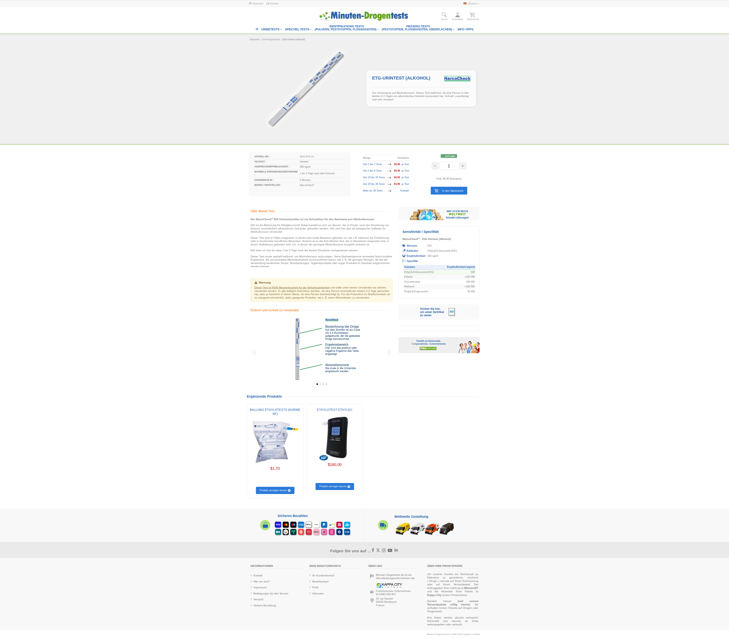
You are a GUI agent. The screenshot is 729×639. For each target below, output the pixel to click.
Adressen (318, 593)
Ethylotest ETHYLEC (335, 409)
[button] (449, 191)
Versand (258, 599)
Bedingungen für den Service (270, 593)
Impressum (260, 587)
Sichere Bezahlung (264, 605)
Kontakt (404, 190)
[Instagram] (384, 550)
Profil (315, 587)
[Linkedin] (396, 550)
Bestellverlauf (320, 581)
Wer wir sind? (261, 581)
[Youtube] (390, 550)
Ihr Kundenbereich (323, 575)
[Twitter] (378, 550)
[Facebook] (373, 550)
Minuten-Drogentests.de (438, 634)
